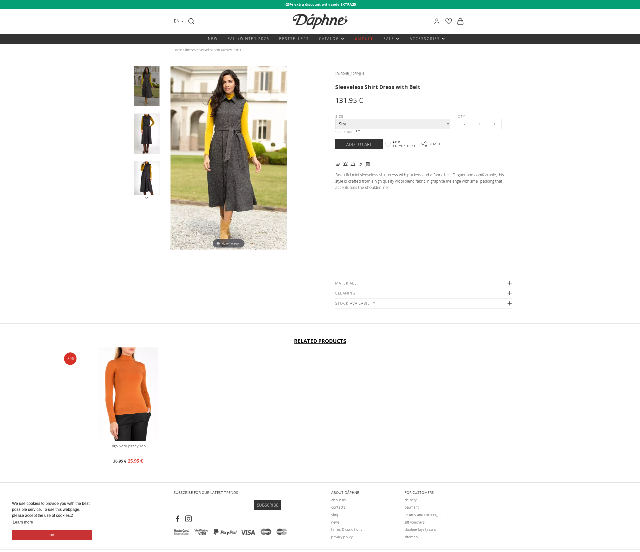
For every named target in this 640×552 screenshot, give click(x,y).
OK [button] (52, 535)
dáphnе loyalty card (420, 529)
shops (336, 514)
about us (338, 500)
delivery (410, 500)
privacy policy (341, 537)
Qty (461, 116)
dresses (190, 50)
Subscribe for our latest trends (206, 492)
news (335, 522)
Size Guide (345, 132)
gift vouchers (414, 522)
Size (339, 116)
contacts (338, 507)
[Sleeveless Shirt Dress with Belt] (147, 86)
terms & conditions (346, 529)
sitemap (411, 537)
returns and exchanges (422, 514)
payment (411, 507)
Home (178, 50)
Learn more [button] (23, 522)
